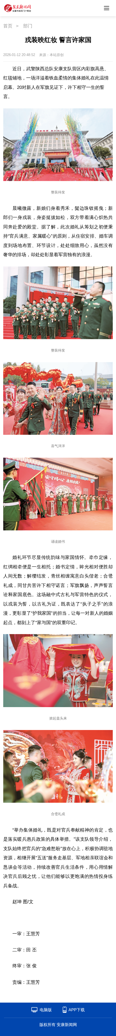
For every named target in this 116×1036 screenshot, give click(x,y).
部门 (27, 26)
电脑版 (46, 1010)
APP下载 (77, 1010)
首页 (7, 26)
